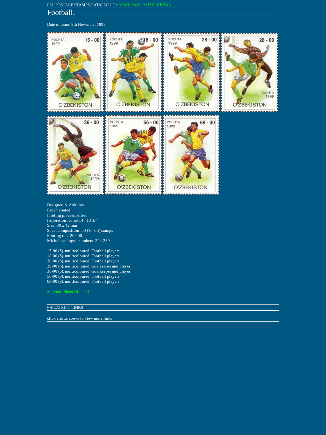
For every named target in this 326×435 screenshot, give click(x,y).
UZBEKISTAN (158, 5)
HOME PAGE (130, 5)
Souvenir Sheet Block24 (68, 291)
